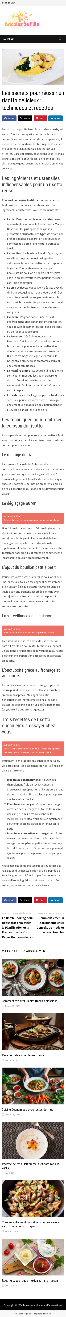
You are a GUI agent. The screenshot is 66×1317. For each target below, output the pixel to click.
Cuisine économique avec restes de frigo (27, 1109)
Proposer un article (42, 1313)
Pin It (42, 118)
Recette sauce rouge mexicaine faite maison (30, 1281)
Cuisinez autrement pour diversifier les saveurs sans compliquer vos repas (31, 1224)
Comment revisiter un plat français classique (30, 1001)
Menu (10, 38)
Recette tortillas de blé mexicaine (23, 1055)
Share (11, 118)
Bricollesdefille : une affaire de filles (42, 1305)
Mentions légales (23, 1313)
